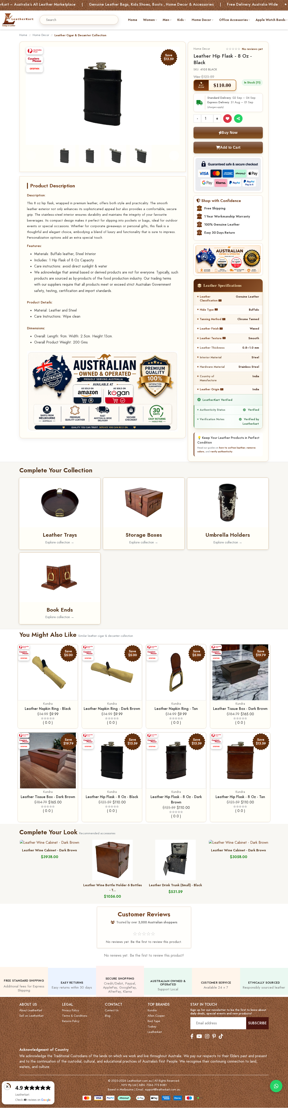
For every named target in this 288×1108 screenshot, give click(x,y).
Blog (107, 1016)
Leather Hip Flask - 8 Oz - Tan (240, 796)
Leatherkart (155, 1032)
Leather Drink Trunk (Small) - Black (175, 885)
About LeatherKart (30, 1010)
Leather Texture (211, 338)
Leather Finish (210, 328)
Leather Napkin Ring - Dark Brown (112, 708)
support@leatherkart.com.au (162, 1090)
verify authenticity (221, 451)
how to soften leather (232, 447)
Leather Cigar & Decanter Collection (80, 35)
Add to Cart (230, 147)
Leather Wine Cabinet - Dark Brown (49, 850)
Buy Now (229, 133)
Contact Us (111, 1010)
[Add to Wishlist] (227, 118)
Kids (180, 20)
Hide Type (207, 310)
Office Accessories (233, 20)
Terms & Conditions (74, 1016)
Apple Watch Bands (270, 20)
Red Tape (154, 1021)
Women (149, 20)
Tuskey (152, 1027)
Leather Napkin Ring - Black (48, 708)
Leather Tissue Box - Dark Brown (240, 708)
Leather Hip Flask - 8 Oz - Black (112, 796)
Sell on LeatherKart (31, 1016)
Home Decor (201, 20)
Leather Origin (210, 389)
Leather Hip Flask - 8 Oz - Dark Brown (176, 799)
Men (166, 20)
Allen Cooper (156, 1016)
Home (132, 20)
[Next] (172, 94)
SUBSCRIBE (257, 1023)
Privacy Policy (70, 1010)
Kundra (48, 704)
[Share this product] (238, 118)
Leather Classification (209, 298)
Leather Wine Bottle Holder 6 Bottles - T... (112, 887)
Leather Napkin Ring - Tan (176, 708)
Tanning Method (211, 319)
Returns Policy (70, 1021)
